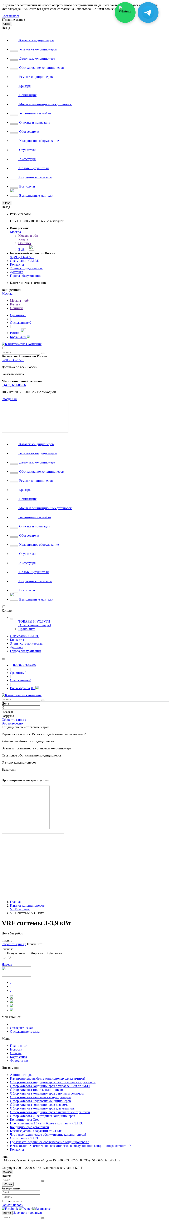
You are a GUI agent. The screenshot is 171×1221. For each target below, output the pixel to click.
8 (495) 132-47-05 (22, 257)
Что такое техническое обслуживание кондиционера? (48, 1134)
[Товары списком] (4, 957)
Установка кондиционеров (37, 49)
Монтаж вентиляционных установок (45, 104)
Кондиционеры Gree (24, 1119)
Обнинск (24, 243)
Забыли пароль (12, 1205)
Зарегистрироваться (27, 1212)
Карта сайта (18, 1057)
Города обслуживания (25, 275)
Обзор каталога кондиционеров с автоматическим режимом (53, 1082)
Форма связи (19, 1060)
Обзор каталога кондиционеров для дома (39, 1104)
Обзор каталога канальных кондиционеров (40, 1097)
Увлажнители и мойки (34, 113)
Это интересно (12, 723)
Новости (16, 1049)
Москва (15, 232)
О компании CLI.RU (24, 260)
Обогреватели (28, 131)
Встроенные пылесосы (35, 177)
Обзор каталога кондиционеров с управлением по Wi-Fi (50, 1086)
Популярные (16, 953)
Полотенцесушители (33, 168)
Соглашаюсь (10, 16)
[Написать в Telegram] (148, 12)
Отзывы (15, 1053)
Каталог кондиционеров (36, 40)
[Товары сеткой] (9, 957)
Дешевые (55, 953)
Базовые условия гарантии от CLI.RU (37, 1131)
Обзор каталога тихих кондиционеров (37, 1089)
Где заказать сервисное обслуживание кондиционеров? (49, 1142)
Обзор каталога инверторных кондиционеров (42, 1116)
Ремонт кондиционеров (35, 76)
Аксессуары (27, 159)
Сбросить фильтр (14, 719)
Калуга (23, 239)
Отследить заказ (21, 1028)
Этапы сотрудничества (26, 268)
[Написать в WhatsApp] (125, 12)
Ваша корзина (21, 688)
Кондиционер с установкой (29, 1127)
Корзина (18, 337)
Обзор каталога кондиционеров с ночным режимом (47, 1093)
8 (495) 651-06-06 (14, 385)
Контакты (17, 264)
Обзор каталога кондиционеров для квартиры (42, 1108)
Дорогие (37, 953)
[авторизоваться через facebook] (10, 1208)
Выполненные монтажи (35, 195)
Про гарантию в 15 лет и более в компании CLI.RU (46, 1123)
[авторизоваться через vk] (41, 1208)
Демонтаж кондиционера (36, 58)
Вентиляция (27, 95)
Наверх (7, 964)
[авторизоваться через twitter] (25, 1208)
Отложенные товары (25, 1031)
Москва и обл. (28, 235)
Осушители (27, 150)
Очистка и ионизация (34, 122)
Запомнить (14, 1201)
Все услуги (26, 186)
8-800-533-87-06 (13, 360)
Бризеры (24, 86)
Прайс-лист (26, 629)
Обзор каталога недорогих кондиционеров (40, 1101)
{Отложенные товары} (34, 625)
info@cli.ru (9, 399)
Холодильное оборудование (38, 140)
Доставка (16, 272)
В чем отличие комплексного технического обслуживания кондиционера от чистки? (70, 1145)
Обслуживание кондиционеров (41, 67)
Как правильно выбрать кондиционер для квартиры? (48, 1078)
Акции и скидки (22, 1074)
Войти (7, 1212)
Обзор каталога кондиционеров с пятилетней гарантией (50, 1112)
